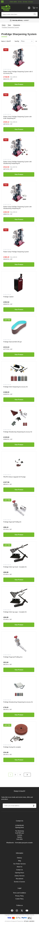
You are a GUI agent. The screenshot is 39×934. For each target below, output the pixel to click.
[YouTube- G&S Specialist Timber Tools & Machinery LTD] (27, 910)
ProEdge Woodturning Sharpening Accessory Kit (17, 432)
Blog (19, 860)
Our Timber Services (19, 864)
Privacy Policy (19, 896)
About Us (19, 866)
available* (20, 20)
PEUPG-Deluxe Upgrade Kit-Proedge (14, 477)
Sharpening (16, 25)
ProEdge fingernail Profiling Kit (12, 522)
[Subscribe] (33, 805)
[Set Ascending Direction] (36, 41)
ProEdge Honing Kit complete (12, 747)
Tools (9, 25)
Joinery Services (19, 875)
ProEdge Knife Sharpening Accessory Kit (15, 387)
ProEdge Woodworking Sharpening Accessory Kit (18, 702)
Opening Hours (19, 872)
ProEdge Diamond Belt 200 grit (12, 342)
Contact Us (19, 869)
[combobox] (19, 14)
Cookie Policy (19, 899)
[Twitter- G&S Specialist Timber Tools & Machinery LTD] (22, 910)
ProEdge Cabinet (8, 296)
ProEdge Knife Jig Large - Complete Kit (14, 612)
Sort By (17, 41)
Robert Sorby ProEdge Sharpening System (16, 251)
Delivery (19, 858)
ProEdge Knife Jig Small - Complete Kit (14, 567)
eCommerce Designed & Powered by (14, 921)
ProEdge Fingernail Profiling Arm (12, 657)
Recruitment (19, 878)
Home (3, 25)
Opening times (19, 827)
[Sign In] (29, 8)
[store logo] (14, 8)
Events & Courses (19, 881)
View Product (19, 84)
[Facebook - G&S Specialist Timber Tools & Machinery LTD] (12, 910)
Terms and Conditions (19, 893)
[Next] (27, 774)
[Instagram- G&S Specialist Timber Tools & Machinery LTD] (17, 910)
